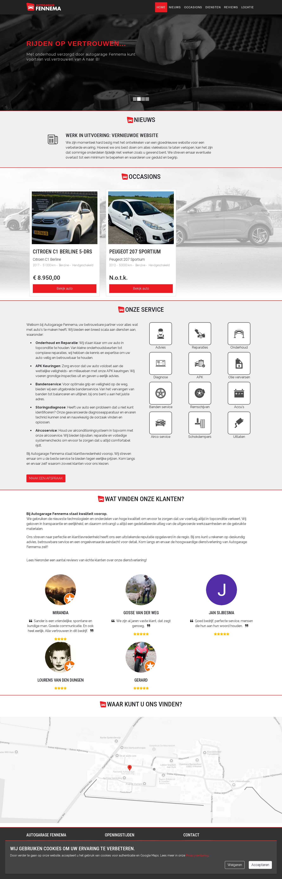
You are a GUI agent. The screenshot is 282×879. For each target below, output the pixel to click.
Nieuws (175, 7)
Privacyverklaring (197, 855)
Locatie (247, 7)
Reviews (231, 7)
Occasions (193, 7)
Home (161, 7)
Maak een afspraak (46, 478)
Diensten (213, 7)
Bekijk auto (65, 288)
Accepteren (260, 865)
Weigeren (234, 865)
